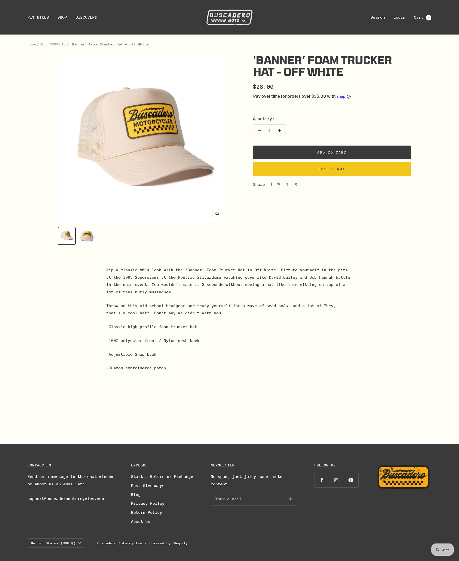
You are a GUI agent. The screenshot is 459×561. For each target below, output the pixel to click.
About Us (140, 521)
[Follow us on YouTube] (351, 480)
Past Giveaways (148, 485)
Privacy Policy (148, 503)
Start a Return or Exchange (162, 476)
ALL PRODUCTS (53, 44)
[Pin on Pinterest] (278, 184)
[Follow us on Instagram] (336, 480)
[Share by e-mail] (296, 184)
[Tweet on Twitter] (287, 184)
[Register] (289, 499)
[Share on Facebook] (271, 184)
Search (378, 17)
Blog (136, 494)
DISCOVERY (86, 17)
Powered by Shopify (169, 543)
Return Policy (146, 512)
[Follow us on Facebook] (321, 480)
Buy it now (332, 169)
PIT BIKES (38, 17)
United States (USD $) (53, 543)
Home (32, 44)
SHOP (62, 17)
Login (400, 17)
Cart (421, 17)
